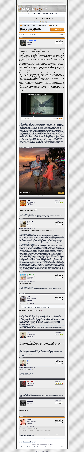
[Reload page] (20, 16)
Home (28, 13)
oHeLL (29, 200)
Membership (45, 13)
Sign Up (33, 13)
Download (58, 118)
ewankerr (29, 419)
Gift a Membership (53, 446)
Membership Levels (45, 446)
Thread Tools (61, 34)
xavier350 (30, 221)
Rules (51, 13)
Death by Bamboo (50, 444)
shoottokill (30, 401)
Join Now (56, 29)
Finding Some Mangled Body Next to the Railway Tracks (39, 444)
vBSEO (47, 451)
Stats (56, 13)
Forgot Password (29, 446)
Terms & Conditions (37, 446)
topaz (28, 296)
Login (39, 13)
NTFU (62, 446)
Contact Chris (23, 446)
